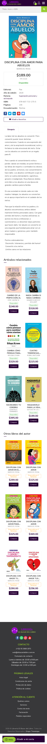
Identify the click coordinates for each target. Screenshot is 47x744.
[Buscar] (44, 9)
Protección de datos (23, 685)
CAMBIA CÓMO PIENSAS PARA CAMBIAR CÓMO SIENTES (13, 351)
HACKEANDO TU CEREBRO (13, 406)
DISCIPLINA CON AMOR (33, 468)
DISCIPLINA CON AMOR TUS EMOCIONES (33, 577)
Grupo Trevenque (32, 731)
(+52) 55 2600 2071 (23, 649)
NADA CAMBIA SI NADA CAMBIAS (33, 296)
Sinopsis (11, 129)
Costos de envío (23, 708)
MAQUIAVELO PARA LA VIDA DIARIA (33, 406)
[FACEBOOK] (17, 638)
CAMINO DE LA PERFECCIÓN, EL (13, 296)
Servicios (23, 705)
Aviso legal (23, 677)
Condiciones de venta (23, 681)
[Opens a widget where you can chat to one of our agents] (9, 740)
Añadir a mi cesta (25, 739)
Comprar (13, 311)
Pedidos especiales (23, 716)
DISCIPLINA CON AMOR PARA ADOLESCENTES (13, 522)
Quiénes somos (23, 701)
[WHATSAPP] (21, 638)
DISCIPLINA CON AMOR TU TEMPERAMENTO (13, 577)
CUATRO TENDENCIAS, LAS (33, 351)
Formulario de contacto (23, 656)
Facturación (23, 712)
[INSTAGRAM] (25, 638)
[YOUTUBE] (29, 638)
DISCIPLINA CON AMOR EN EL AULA (13, 468)
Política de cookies (23, 689)
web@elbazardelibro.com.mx (23, 652)
